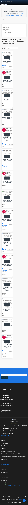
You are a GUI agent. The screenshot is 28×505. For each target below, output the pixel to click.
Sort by (3, 48)
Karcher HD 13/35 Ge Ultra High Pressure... (7, 99)
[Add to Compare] (8, 57)
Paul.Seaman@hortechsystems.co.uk (12, 430)
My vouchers (4, 480)
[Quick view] (5, 57)
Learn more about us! (8, 433)
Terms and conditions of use (8, 451)
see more (6, 4)
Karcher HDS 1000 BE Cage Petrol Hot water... (7, 309)
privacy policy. (22, 499)
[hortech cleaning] (14, 419)
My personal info (5, 477)
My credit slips (4, 472)
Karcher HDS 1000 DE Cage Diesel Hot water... (7, 289)
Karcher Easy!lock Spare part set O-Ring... (7, 61)
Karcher (8, 32)
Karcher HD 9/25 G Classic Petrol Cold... (7, 161)
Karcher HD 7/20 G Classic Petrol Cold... (7, 244)
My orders (3, 469)
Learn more (4, 85)
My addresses (4, 475)
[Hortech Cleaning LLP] (6, 3)
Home (12, 9)
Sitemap (3, 462)
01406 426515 (13, 428)
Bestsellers (3, 445)
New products (4, 443)
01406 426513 (14, 423)
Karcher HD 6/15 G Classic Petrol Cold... (7, 139)
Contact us (3, 448)
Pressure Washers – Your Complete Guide (11, 454)
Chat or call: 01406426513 (6, 405)
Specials (3, 440)
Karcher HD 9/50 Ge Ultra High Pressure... (7, 118)
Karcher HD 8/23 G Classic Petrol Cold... (7, 346)
